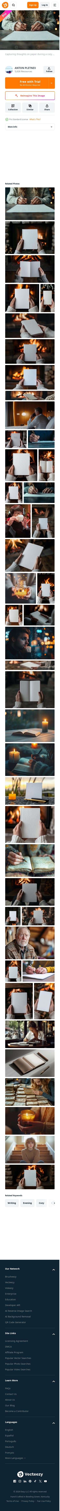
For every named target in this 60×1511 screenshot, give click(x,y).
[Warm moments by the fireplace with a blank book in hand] (13, 545)
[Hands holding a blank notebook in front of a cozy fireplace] (12, 326)
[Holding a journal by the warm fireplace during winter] (29, 379)
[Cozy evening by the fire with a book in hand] (21, 1082)
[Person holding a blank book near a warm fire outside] (29, 811)
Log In (45, 5)
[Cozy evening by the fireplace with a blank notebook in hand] (16, 636)
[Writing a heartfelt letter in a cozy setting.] (20, 572)
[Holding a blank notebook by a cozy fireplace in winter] (31, 539)
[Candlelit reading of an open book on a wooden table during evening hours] (29, 872)
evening (27, 1429)
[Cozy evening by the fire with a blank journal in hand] (29, 423)
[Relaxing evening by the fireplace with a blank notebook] (29, 1403)
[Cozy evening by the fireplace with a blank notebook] (29, 405)
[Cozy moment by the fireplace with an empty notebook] (29, 267)
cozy (41, 1429)
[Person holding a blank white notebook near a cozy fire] (12, 1062)
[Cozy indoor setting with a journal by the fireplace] (16, 467)
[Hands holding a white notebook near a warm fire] (15, 1227)
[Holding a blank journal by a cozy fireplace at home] (13, 735)
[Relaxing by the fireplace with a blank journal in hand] (29, 670)
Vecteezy (9, 1508)
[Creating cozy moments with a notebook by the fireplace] (29, 236)
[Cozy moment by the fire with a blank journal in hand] (19, 1190)
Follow (49, 71)
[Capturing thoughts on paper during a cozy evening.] (29, 202)
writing (12, 1429)
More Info (12, 125)
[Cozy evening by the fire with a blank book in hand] (21, 512)
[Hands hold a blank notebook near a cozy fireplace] (29, 836)
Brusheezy (10, 1502)
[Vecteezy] (5, 5)
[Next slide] (47, 1429)
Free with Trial (30, 83)
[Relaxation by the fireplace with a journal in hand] (29, 971)
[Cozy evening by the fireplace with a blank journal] (22, 296)
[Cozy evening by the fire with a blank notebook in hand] (29, 353)
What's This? (34, 119)
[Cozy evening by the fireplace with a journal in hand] (29, 1038)
